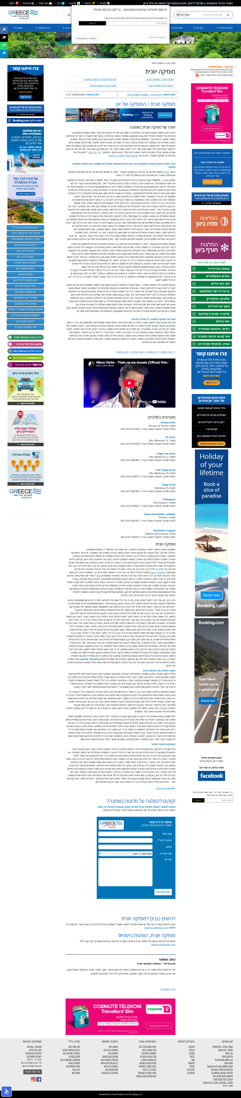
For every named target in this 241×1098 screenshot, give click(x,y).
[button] (6, 1091)
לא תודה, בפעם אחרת (86, 38)
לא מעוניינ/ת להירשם (157, 37)
